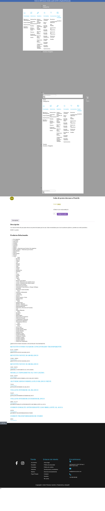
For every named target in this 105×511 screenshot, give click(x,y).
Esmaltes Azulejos (46, 43)
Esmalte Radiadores (46, 37)
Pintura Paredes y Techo (32, 29)
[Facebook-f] (16, 463)
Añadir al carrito (62, 214)
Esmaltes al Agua (46, 40)
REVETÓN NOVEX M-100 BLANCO (24, 355)
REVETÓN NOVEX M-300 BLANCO (24, 364)
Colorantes (32, 21)
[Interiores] (31, 13)
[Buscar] (44, 97)
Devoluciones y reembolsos (51, 469)
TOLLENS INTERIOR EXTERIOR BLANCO (27, 399)
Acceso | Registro (48, 146)
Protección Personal (52, 37)
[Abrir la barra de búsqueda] (43, 93)
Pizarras (32, 32)
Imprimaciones (26, 24)
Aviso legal (47, 462)
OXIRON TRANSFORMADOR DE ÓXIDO (26, 416)
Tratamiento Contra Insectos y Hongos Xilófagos (39, 46)
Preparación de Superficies (52, 28)
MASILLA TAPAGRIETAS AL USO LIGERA (27, 373)
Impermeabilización (26, 22)
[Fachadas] (25, 13)
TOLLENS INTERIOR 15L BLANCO (24, 390)
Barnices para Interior (39, 36)
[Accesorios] (51, 13)
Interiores (33, 16)
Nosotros (46, 476)
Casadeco (59, 20)
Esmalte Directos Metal (45, 26)
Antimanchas (33, 19)
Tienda (45, 144)
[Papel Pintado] (58, 13)
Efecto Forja (45, 23)
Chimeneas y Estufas (46, 20)
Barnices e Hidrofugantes (26, 20)
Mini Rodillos (52, 25)
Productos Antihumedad (33, 35)
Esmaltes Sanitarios (46, 46)
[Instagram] (22, 463)
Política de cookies (49, 467)
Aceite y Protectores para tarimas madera (39, 27)
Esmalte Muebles (45, 30)
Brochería (52, 19)
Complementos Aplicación (52, 22)
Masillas (32, 25)
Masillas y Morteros (26, 27)
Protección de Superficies (52, 33)
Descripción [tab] (15, 220)
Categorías (46, 101)
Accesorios (53, 16)
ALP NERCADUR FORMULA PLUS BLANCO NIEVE (30, 381)
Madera (39, 16)
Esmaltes (46, 16)
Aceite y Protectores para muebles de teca (39, 21)
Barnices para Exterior (39, 32)
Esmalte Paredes (45, 33)
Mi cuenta (46, 478)
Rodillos (52, 39)
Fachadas (26, 16)
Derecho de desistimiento (50, 471)
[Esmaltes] (44, 13)
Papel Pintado (59, 16)
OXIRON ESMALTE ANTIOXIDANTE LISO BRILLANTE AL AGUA (36, 407)
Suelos (31, 37)
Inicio (44, 99)
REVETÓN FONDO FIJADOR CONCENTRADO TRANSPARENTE (36, 347)
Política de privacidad (49, 464)
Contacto (46, 474)
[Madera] (38, 13)
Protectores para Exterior (39, 41)
